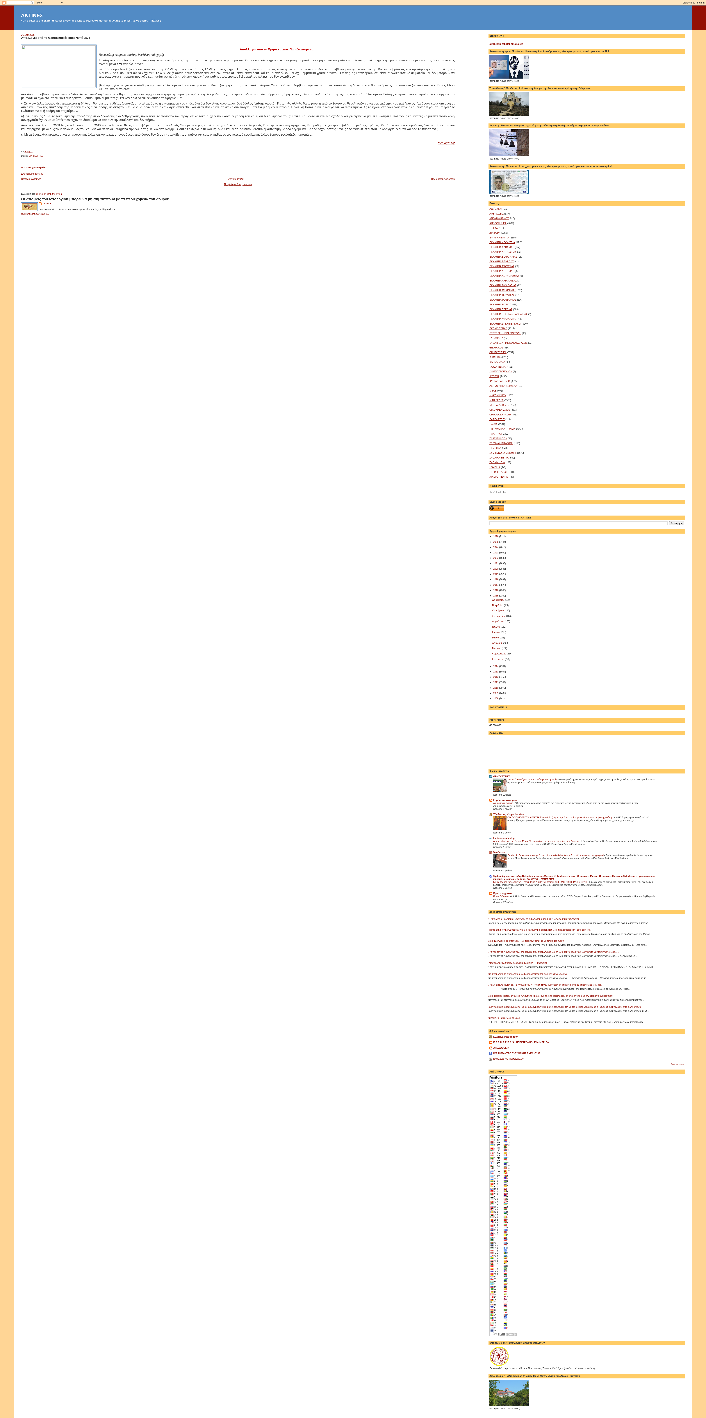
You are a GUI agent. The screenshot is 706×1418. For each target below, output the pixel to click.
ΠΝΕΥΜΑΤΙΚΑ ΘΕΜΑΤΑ (502, 429)
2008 (496, 698)
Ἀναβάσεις (499, 852)
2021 (496, 563)
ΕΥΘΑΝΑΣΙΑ (496, 338)
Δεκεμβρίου (498, 600)
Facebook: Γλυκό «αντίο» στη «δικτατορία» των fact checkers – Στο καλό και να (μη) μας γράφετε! (555, 855)
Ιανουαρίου (498, 659)
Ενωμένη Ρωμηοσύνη (505, 1036)
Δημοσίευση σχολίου (32, 173)
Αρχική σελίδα (236, 179)
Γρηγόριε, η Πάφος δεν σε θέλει (503, 1018)
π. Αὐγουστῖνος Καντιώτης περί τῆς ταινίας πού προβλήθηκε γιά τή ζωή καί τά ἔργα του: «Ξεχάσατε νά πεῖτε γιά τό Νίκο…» (553, 951)
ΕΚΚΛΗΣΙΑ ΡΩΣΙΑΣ (500, 304)
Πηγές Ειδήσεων (501, 896)
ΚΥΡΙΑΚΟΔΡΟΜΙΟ (499, 381)
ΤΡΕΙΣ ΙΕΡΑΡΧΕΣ (499, 472)
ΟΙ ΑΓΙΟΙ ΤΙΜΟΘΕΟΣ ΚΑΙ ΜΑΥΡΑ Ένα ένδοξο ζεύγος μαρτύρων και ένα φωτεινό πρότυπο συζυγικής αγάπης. (560, 817)
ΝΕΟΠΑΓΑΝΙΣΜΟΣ (499, 405)
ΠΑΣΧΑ (493, 424)
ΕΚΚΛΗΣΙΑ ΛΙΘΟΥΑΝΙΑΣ (503, 280)
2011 (496, 682)
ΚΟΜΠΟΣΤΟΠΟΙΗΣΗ (500, 371)
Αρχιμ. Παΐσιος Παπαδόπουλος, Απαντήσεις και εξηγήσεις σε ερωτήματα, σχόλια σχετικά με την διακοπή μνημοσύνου (550, 995)
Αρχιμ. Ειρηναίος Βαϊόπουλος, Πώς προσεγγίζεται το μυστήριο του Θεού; (525, 940)
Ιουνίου (496, 632)
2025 (496, 542)
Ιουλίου (496, 626)
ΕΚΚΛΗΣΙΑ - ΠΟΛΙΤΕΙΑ (502, 242)
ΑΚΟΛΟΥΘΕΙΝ (501, 1048)
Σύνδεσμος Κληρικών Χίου (508, 814)
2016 (496, 590)
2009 (496, 693)
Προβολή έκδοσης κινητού (238, 184)
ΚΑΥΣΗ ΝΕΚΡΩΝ (498, 366)
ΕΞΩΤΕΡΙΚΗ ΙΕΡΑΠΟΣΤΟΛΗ (505, 333)
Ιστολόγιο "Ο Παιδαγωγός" (508, 1059)
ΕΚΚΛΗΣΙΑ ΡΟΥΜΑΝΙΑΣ (502, 299)
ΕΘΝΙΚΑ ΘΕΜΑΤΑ (499, 237)
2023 (496, 552)
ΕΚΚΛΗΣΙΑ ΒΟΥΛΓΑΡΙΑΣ (503, 256)
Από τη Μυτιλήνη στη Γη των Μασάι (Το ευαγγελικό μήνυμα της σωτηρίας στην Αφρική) (536, 841)
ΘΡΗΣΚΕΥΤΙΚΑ (36, 156)
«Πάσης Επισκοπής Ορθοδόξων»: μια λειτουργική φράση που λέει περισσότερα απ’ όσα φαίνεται (539, 929)
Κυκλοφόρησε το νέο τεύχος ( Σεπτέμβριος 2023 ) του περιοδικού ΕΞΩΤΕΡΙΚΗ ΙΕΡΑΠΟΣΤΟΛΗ (540, 882)
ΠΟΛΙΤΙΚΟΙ (495, 433)
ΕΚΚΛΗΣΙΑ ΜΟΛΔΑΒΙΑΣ (502, 285)
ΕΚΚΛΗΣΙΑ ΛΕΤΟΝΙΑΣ (501, 271)
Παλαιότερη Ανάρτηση (443, 179)
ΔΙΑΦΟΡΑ (494, 232)
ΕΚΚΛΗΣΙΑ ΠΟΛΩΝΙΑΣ (502, 295)
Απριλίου (497, 643)
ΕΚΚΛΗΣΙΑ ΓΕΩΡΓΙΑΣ (501, 261)
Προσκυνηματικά (503, 893)
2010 (496, 687)
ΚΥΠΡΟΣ (494, 376)
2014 (496, 666)
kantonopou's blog (504, 838)
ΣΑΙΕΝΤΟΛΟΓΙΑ (498, 438)
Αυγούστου (498, 621)
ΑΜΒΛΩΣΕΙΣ (496, 213)
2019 (496, 574)
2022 (496, 558)
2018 (496, 579)
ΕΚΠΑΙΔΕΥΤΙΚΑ (498, 328)
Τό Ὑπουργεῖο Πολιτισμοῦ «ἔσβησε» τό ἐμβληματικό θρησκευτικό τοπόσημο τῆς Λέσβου (533, 919)
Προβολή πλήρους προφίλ (35, 213)
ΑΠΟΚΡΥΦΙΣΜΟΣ (499, 218)
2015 (496, 595)
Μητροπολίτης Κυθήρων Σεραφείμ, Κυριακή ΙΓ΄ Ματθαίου (517, 963)
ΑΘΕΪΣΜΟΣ (495, 209)
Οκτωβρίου (498, 610)
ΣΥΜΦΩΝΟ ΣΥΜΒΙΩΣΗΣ (502, 453)
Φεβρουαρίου (499, 653)
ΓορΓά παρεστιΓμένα (505, 800)
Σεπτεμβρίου (499, 616)
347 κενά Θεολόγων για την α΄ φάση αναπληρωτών (532, 779)
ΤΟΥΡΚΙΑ (494, 467)
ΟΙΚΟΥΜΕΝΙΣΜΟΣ (499, 409)
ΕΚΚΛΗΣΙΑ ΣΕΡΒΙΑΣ (500, 309)
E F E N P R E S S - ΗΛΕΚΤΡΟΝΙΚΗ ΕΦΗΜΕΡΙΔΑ (521, 1042)
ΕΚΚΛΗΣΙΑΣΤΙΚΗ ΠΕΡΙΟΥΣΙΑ (505, 323)
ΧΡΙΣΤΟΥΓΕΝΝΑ (498, 476)
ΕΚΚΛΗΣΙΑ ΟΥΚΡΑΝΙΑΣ (502, 290)
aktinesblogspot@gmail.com (506, 43)
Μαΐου (496, 637)
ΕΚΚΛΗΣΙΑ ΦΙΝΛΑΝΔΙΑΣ (503, 319)
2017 (496, 585)
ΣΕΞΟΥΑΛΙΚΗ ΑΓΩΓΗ (501, 443)
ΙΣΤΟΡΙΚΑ (495, 357)
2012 (496, 677)
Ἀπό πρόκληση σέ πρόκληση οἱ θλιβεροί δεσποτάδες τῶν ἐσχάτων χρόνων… (528, 974)
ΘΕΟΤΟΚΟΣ (496, 347)
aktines (47, 204)
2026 (496, 536)
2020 (496, 568)
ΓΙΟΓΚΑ (493, 228)
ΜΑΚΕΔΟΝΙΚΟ (497, 395)
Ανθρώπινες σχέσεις (503, 803)
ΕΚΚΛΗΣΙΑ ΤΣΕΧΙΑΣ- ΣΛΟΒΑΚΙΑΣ (508, 314)
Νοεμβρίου (498, 605)
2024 (496, 547)
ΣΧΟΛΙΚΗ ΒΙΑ (497, 462)
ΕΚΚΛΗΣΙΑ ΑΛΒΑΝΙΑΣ (501, 247)
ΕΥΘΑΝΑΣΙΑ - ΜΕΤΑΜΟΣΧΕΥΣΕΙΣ (508, 342)
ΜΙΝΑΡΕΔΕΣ (496, 400)
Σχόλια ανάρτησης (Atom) (49, 193)
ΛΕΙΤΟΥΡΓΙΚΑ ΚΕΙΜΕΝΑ (503, 386)
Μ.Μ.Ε (493, 390)
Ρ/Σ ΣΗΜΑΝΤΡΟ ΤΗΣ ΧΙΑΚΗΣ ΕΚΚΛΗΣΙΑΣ (517, 1053)
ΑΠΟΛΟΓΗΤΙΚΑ (498, 223)
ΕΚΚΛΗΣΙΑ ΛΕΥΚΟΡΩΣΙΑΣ (504, 276)
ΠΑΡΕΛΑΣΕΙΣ (497, 419)
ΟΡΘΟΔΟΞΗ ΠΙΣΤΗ (500, 414)
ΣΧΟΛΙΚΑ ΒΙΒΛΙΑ (499, 457)
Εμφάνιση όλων (677, 1064)
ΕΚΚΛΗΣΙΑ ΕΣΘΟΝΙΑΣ (501, 266)
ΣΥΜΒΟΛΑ (495, 448)
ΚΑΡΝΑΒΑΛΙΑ (497, 362)
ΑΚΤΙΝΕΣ (32, 15)
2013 (496, 671)
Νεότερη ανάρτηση (31, 179)
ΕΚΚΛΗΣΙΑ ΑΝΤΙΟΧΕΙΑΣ (502, 252)
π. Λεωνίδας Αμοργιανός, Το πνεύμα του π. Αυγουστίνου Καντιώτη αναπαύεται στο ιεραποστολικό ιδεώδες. (544, 984)
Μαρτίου (497, 648)
